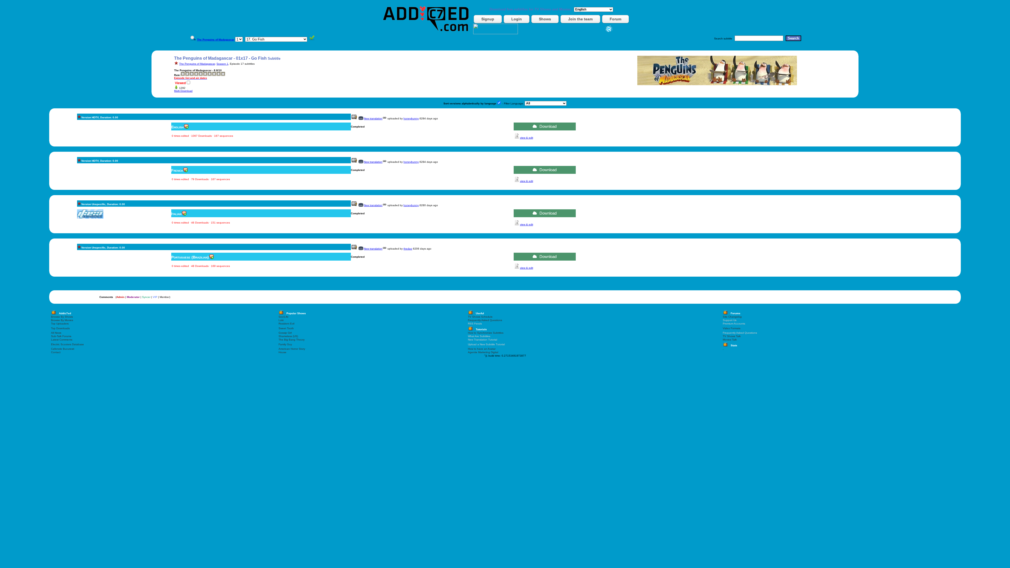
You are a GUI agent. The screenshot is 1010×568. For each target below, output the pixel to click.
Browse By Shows (62, 316)
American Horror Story (292, 348)
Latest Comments (61, 339)
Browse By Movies (62, 320)
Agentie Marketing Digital (483, 352)
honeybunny (411, 118)
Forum (615, 19)
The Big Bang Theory (292, 339)
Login (516, 19)
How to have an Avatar (482, 348)
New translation (373, 118)
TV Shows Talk (732, 336)
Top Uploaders (60, 323)
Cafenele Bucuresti (62, 348)
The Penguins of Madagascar (197, 63)
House (282, 352)
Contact (55, 352)
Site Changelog (732, 316)
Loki (281, 320)
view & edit (526, 137)
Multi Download (183, 90)
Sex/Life (284, 316)
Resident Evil (286, 323)
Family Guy (285, 344)
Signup (487, 19)
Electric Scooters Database (67, 344)
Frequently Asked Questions (485, 320)
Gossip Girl (285, 332)
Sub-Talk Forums (61, 336)
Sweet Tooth (286, 328)
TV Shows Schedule (480, 316)
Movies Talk (730, 339)
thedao (407, 248)
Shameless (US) (288, 336)
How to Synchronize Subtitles (485, 332)
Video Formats (731, 328)
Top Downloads (60, 328)
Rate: (177, 75)
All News (56, 332)
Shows (545, 19)
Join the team (580, 19)
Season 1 (222, 63)
